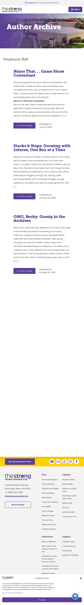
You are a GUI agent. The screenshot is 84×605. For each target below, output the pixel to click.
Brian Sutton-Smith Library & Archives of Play (49, 549)
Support (66, 536)
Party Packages (47, 511)
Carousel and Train (69, 516)
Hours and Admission (50, 479)
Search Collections (49, 542)
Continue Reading (26, 126)
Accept (42, 600)
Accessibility (46, 506)
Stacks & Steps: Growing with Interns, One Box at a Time (41, 147)
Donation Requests (49, 529)
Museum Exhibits (68, 479)
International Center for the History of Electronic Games (49, 559)
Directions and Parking (50, 488)
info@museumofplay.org (16, 496)
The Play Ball (67, 551)
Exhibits (66, 475)
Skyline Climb (67, 503)
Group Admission (48, 484)
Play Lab (65, 507)
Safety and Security (49, 524)
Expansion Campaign (70, 555)
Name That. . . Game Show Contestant (38, 73)
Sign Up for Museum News (19, 461)
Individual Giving (68, 542)
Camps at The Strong (50, 502)
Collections (47, 536)
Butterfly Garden (68, 512)
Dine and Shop (47, 520)
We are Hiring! (17, 504)
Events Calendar (48, 493)
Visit (44, 475)
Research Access (48, 573)
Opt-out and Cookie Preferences (12, 593)
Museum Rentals (48, 515)
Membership (46, 497)
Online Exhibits (67, 484)
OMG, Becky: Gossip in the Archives (39, 218)
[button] (81, 578)
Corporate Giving (68, 546)
